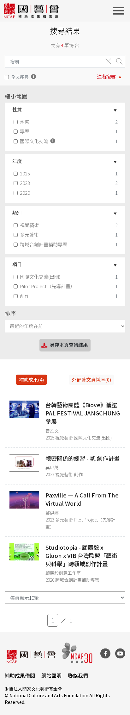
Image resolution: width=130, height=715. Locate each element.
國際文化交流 (34, 141)
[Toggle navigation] (120, 10)
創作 (24, 296)
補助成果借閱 (20, 675)
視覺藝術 (29, 225)
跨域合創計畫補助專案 (43, 244)
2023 (25, 183)
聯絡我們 (78, 675)
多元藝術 (29, 234)
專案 (24, 131)
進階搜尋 (106, 76)
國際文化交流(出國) (40, 276)
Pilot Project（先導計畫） (47, 286)
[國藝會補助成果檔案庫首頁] (31, 11)
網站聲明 (51, 675)
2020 (25, 192)
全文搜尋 (20, 76)
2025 (25, 173)
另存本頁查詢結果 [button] (69, 344)
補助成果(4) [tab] (31, 379)
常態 (24, 121)
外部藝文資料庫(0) (91, 379)
